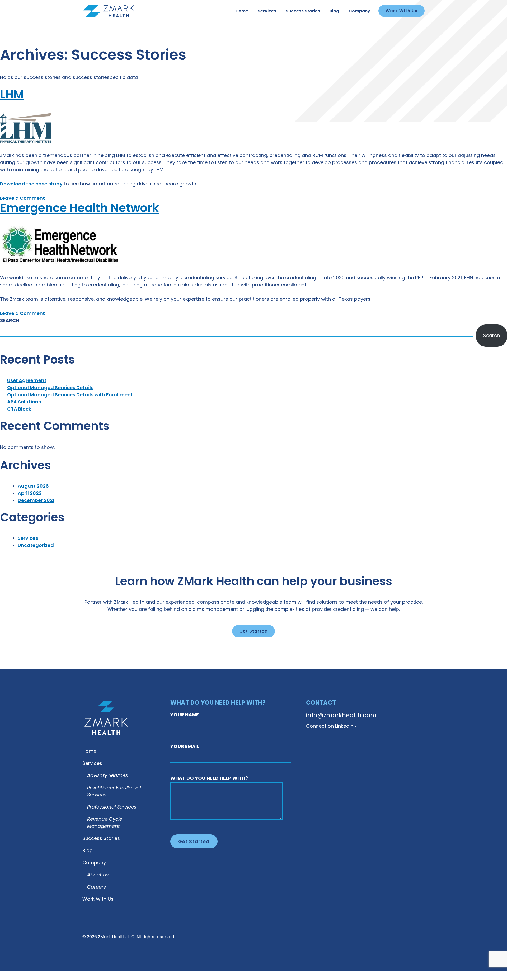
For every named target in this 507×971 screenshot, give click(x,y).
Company (359, 11)
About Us (98, 875)
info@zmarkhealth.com (341, 716)
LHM (12, 95)
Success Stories (303, 11)
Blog (334, 11)
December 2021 (36, 501)
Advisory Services (107, 776)
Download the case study (31, 184)
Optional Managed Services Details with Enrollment (70, 395)
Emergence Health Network (79, 209)
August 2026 (33, 486)
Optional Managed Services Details (50, 388)
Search (9, 321)
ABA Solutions (24, 402)
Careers (96, 887)
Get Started (253, 631)
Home (242, 11)
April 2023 (30, 494)
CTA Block (19, 409)
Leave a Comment (22, 198)
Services (267, 11)
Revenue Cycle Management (104, 823)
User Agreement (26, 381)
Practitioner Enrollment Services (114, 791)
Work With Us (401, 11)
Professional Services (111, 807)
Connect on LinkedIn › (331, 726)
